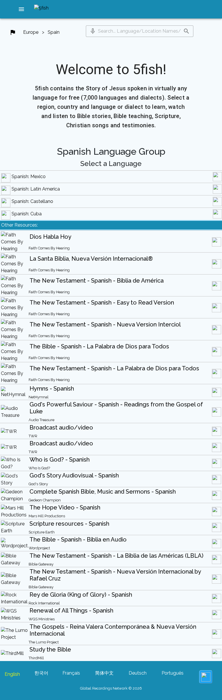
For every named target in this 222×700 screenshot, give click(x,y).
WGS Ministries (42, 619)
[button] (21, 9)
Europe (30, 32)
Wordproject (39, 548)
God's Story (38, 484)
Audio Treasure (41, 420)
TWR (33, 436)
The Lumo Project (44, 642)
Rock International (44, 603)
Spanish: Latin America (36, 189)
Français (71, 673)
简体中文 (104, 673)
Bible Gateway (41, 564)
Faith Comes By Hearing (49, 248)
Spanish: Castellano (32, 201)
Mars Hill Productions (47, 516)
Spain (54, 32)
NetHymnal (39, 397)
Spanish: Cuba (27, 213)
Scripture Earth (42, 532)
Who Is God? (39, 468)
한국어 (41, 673)
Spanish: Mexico (29, 176)
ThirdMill (36, 658)
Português (173, 673)
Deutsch (138, 673)
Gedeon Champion (45, 500)
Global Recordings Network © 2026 (111, 688)
